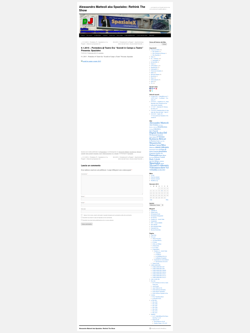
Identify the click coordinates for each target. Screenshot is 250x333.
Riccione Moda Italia (156, 230)
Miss (163, 144)
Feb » (167, 200)
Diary (152, 57)
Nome (83, 196)
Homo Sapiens (152, 137)
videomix (164, 165)
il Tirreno (161, 136)
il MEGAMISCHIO (130, 35)
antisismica (160, 125)
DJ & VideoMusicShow (158, 296)
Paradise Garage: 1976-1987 (160, 323)
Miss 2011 (154, 312)
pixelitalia (163, 151)
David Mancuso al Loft (159, 321)
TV (152, 83)
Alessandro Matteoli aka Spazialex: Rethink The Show (112, 8)
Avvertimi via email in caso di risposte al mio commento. (97, 217)
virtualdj (116, 153)
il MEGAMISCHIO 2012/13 (159, 277)
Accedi (152, 175)
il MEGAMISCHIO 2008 (158, 268)
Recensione (151, 157)
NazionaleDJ (155, 60)
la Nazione (152, 141)
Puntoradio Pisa (154, 228)
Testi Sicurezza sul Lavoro (161, 261)
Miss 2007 (154, 305)
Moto (154, 147)
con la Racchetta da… (157, 240)
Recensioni (153, 76)
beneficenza (133, 152)
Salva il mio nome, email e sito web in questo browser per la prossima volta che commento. (108, 215)
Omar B (163, 149)
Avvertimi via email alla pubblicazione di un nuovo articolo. (98, 220)
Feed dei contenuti (155, 177)
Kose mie (112, 35)
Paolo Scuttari (153, 151)
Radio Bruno (162, 155)
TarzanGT (154, 165)
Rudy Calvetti (89, 153)
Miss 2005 (154, 302)
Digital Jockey (156, 132)
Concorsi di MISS (155, 49)
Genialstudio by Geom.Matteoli (161, 260)
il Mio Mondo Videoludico (158, 291)
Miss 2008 (154, 307)
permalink (130, 153)
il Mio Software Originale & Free (160, 293)
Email (83, 202)
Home (83, 35)
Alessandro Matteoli (124, 152)
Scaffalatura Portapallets (161, 258)
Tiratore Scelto (155, 263)
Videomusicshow (106, 153)
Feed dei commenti (155, 179)
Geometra (160, 135)
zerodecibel (161, 170)
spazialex (101, 53)
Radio (152, 72)
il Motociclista (155, 245)
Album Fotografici (156, 238)
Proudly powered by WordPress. (159, 328)
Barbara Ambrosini (153, 127)
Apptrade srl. (154, 210)
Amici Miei (120, 35)
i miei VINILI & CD (157, 288)
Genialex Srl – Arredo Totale (157, 219)
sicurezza (162, 161)
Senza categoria (154, 79)
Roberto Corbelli (159, 157)
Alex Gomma (153, 125)
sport (100, 153)
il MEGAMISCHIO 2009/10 (159, 272)
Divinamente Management (157, 215)
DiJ (165, 132)
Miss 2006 (154, 304)
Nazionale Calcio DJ (154, 149)
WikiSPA (151, 35)
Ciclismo (151, 129)
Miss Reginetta (155, 55)
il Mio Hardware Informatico (159, 289)
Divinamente (153, 135)
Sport (152, 81)
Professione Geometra (156, 71)
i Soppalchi (158, 252)
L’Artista (105, 35)
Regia (152, 78)
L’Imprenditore (155, 249)
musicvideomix (162, 147)
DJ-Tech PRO (154, 62)
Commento (84, 174)
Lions (157, 141)
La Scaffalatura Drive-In (161, 256)
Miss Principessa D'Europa (158, 53)
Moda (151, 147)
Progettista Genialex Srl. (156, 153)
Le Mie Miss (97, 35)
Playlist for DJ (155, 319)
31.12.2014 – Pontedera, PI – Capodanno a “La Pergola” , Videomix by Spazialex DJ (94, 43)
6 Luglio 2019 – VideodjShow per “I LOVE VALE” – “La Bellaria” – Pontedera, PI (159, 98)
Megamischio (154, 67)
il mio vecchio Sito (142, 35)
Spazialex (96, 153)
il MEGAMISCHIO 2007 (158, 267)
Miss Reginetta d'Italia (156, 226)
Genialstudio (154, 221)
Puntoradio (154, 155)
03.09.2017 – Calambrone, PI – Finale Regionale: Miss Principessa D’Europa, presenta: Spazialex (160, 103)
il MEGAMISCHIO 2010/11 (159, 274)
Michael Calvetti (155, 145)
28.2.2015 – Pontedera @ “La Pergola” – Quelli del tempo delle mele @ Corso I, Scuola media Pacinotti (128, 43)
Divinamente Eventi (155, 214)
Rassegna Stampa (155, 74)
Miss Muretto (155, 51)
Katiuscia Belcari (157, 138)
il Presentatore (103, 152)
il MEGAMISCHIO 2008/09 (159, 270)
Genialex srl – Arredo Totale (160, 251)
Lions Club (162, 141)
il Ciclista (154, 242)
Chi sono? (89, 35)
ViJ (113, 153)
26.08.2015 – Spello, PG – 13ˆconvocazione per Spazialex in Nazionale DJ (159, 115)
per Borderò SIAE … (157, 298)
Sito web (83, 209)
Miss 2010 (154, 311)
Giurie (152, 64)
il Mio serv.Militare (156, 244)
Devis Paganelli (153, 131)
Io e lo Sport (155, 247)
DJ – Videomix (154, 58)
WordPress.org (154, 180)
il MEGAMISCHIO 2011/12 (159, 275)
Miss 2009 (154, 309)
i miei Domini (155, 286)
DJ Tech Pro (154, 217)
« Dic (150, 200)
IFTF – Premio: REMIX (156, 223)
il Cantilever (158, 254)
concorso (156, 129)
